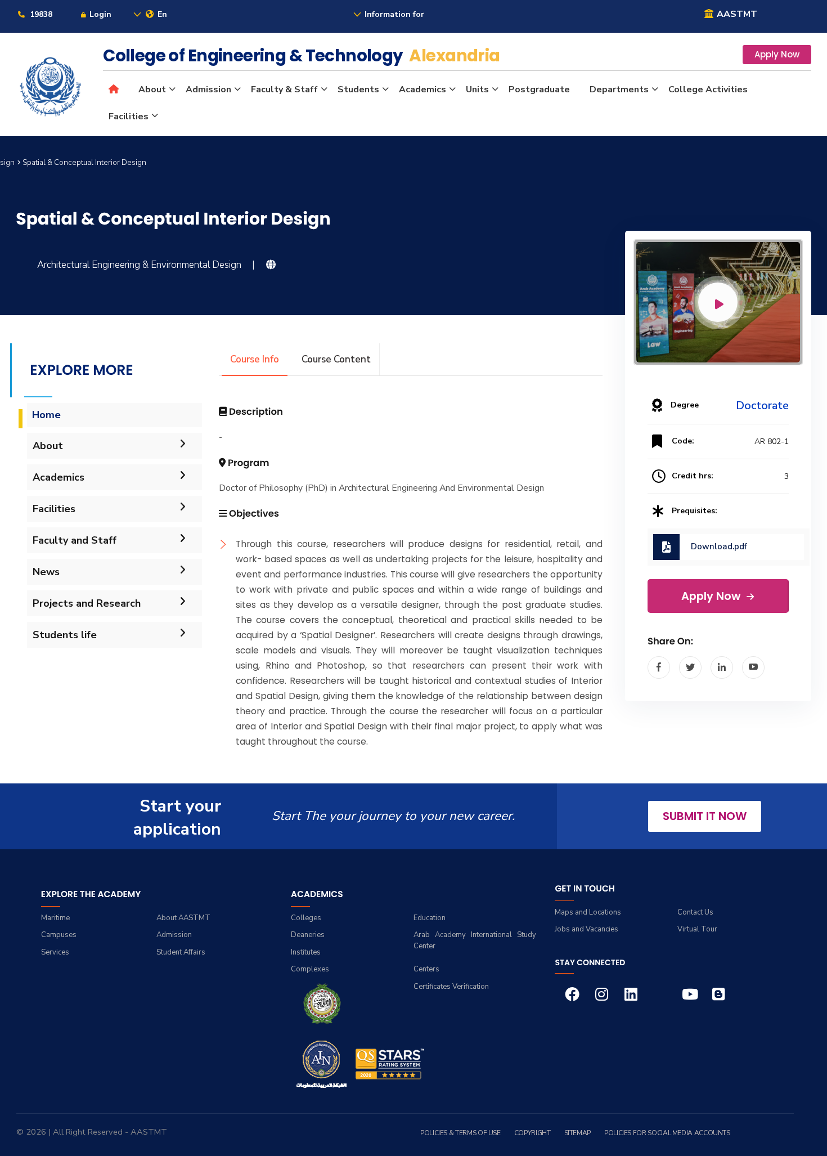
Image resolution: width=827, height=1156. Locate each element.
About (152, 89)
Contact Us (695, 912)
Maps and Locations (588, 912)
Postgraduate (539, 89)
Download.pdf (719, 546)
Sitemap (577, 1133)
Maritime (55, 918)
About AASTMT (183, 918)
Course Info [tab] (254, 359)
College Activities (708, 89)
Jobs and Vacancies (586, 929)
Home (46, 415)
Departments (619, 89)
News (46, 572)
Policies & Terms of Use (460, 1133)
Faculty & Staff (284, 89)
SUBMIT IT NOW (705, 816)
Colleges (306, 918)
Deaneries (308, 935)
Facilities (129, 116)
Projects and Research (87, 603)
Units (477, 89)
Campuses (59, 935)
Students (358, 89)
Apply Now (776, 54)
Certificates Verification (451, 987)
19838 (40, 14)
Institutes (306, 952)
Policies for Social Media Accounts (667, 1133)
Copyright (532, 1133)
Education (430, 918)
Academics (422, 89)
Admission (208, 89)
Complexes (310, 969)
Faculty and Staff (74, 540)
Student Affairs (180, 952)
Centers (426, 969)
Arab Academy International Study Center (475, 940)
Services (55, 952)
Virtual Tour (697, 929)
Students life (65, 635)
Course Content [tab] (336, 359)
